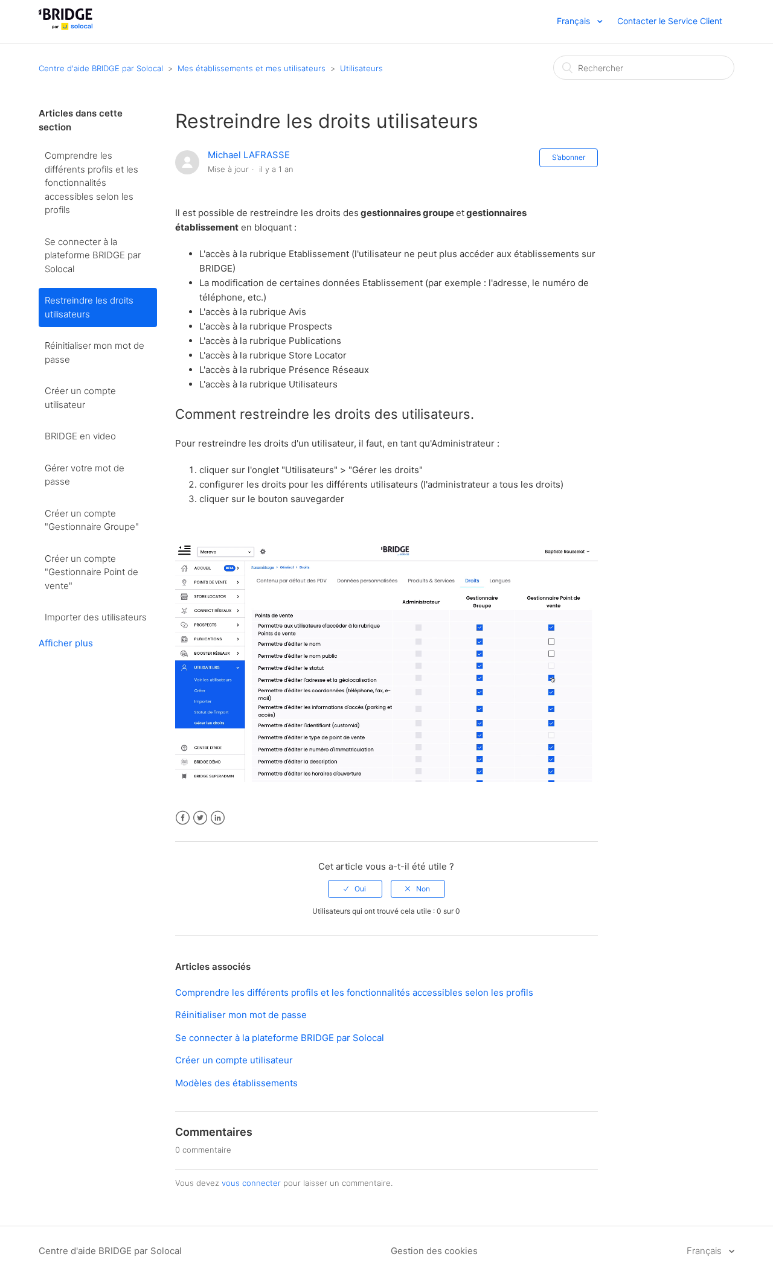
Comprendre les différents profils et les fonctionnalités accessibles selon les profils (91, 182)
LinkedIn (217, 818)
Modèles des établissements (236, 1083)
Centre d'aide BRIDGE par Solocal (101, 68)
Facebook (182, 818)
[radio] (355, 889)
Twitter (200, 818)
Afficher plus (66, 643)
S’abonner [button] (568, 157)
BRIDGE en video (80, 436)
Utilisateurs (361, 68)
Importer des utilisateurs (96, 617)
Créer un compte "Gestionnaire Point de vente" (91, 572)
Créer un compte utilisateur (80, 397)
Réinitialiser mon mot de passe (94, 352)
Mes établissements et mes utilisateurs (252, 68)
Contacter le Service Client (669, 21)
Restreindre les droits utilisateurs (89, 307)
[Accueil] (65, 27)
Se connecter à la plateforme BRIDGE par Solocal (93, 255)
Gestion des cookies (434, 1250)
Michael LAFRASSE (249, 155)
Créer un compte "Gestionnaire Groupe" (92, 520)
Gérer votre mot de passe (84, 475)
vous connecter (251, 1183)
